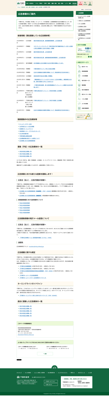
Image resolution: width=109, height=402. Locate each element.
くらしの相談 (85, 98)
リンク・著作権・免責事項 (39, 372)
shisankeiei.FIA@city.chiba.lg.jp (26, 334)
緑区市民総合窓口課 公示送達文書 (43, 51)
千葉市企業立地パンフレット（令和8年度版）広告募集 (48, 90)
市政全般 (23, 7)
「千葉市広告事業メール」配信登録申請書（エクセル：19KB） (35, 237)
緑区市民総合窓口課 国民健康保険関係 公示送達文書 (48, 40)
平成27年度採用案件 (24, 207)
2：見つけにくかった (64, 348)
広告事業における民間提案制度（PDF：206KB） (35, 191)
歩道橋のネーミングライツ (26, 128)
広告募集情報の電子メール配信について (29, 138)
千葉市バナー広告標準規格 (84, 20)
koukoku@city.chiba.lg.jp (36, 246)
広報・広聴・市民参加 (30, 7)
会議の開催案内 (85, 108)
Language (85, 4)
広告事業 (40, 7)
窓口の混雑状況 (85, 89)
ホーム (19, 7)
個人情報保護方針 (51, 372)
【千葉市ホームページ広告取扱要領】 (29, 275)
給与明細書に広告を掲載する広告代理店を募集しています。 (49, 63)
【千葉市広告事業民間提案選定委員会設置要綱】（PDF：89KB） (36, 271)
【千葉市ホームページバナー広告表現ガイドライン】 (32, 277)
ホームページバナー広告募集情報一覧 (84, 17)
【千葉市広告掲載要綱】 (25, 266)
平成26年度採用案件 (24, 210)
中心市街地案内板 (23, 133)
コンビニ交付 (80, 54)
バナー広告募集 (81, 23)
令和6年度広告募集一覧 (25, 156)
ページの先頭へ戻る (54, 367)
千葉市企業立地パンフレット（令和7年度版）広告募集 (48, 100)
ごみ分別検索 (85, 75)
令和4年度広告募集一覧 (25, 313)
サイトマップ (19, 372)
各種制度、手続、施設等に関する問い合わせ (75, 378)
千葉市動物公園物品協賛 (25, 136)
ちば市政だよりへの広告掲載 (26, 126)
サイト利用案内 (28, 372)
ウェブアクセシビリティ (63, 372)
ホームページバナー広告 (25, 124)
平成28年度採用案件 (24, 205)
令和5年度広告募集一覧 (25, 311)
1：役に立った (22, 348)
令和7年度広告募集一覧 (25, 153)
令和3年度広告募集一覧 (25, 315)
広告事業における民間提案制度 (27, 140)
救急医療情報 (85, 71)
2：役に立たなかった (33, 348)
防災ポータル (85, 66)
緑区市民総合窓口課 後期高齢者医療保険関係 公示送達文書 (49, 57)
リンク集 (90, 372)
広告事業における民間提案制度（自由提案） (84, 30)
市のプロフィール (81, 372)
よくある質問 (85, 103)
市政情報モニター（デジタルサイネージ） (30, 131)
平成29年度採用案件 (24, 203)
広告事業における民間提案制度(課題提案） (84, 34)
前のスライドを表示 (89, 56)
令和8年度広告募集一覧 (25, 151)
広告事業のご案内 (82, 26)
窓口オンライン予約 (86, 94)
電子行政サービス (86, 80)
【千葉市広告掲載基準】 (25, 268)
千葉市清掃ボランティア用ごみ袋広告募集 (44, 68)
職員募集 (84, 85)
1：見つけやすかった (52, 348)
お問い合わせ (49, 384)
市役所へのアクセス (50, 381)
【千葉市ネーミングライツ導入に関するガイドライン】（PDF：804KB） (38, 295)
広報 (37, 7)
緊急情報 (80, 4)
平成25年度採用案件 (24, 212)
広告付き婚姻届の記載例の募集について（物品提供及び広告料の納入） (52, 72)
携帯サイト (73, 372)
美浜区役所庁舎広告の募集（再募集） (43, 76)
